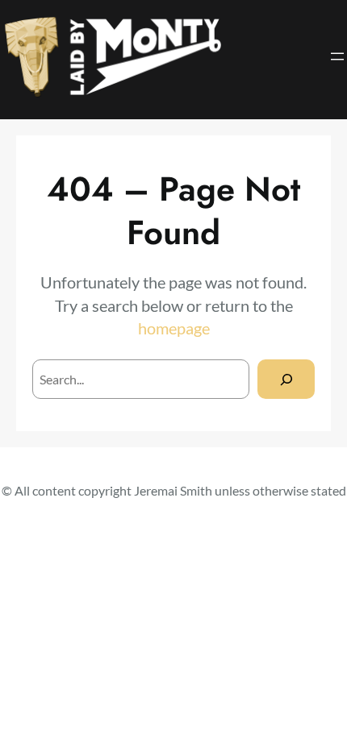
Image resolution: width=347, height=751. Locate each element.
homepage (174, 328)
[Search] (286, 379)
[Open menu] (337, 56)
